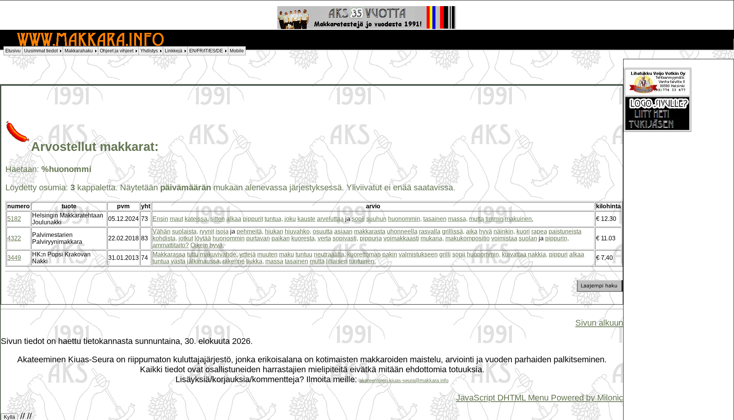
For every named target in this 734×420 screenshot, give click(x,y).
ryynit (207, 231)
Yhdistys (149, 51)
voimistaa (504, 238)
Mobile (237, 51)
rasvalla (429, 231)
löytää (203, 238)
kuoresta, (303, 238)
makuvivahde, (219, 254)
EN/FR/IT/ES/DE (206, 51)
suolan (528, 238)
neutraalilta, (330, 254)
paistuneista (565, 231)
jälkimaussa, (204, 261)
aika (471, 231)
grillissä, (453, 231)
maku (286, 254)
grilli (445, 254)
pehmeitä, (250, 231)
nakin (389, 254)
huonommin (229, 238)
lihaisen (337, 261)
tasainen (435, 219)
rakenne (233, 261)
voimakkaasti (401, 238)
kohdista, (165, 238)
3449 (14, 258)
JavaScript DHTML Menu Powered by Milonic (539, 397)
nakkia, (537, 254)
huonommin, (405, 219)
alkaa (233, 219)
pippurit (253, 219)
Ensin (160, 219)
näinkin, (504, 231)
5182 (14, 219)
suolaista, (185, 231)
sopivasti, (345, 238)
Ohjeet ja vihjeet (116, 51)
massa (274, 261)
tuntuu (304, 254)
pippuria (371, 238)
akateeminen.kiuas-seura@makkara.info (403, 380)
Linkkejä (173, 51)
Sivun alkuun (599, 323)
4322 (14, 238)
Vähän (162, 231)
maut (176, 219)
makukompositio (467, 238)
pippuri (558, 254)
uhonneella (402, 231)
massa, (458, 219)
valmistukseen (418, 254)
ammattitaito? (171, 245)
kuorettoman (364, 254)
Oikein (199, 245)
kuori (523, 231)
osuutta (323, 231)
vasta (178, 261)
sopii (358, 219)
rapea (539, 231)
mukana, (432, 238)
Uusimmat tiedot (41, 51)
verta (324, 238)
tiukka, (255, 261)
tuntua (161, 261)
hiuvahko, (298, 231)
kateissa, (197, 219)
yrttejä (247, 254)
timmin (494, 219)
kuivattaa (514, 254)
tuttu (192, 254)
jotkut (186, 238)
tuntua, (274, 219)
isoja (222, 231)
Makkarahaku (79, 51)
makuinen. (519, 219)
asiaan (343, 231)
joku (290, 219)
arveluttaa (330, 219)
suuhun (376, 219)
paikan (280, 238)
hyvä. (216, 245)
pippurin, (557, 238)
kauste (306, 219)
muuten (267, 254)
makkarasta (369, 231)
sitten (217, 219)
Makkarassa (169, 254)
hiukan (274, 231)
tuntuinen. (362, 261)
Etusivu (13, 51)
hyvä (485, 231)
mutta (476, 219)
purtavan (258, 238)
